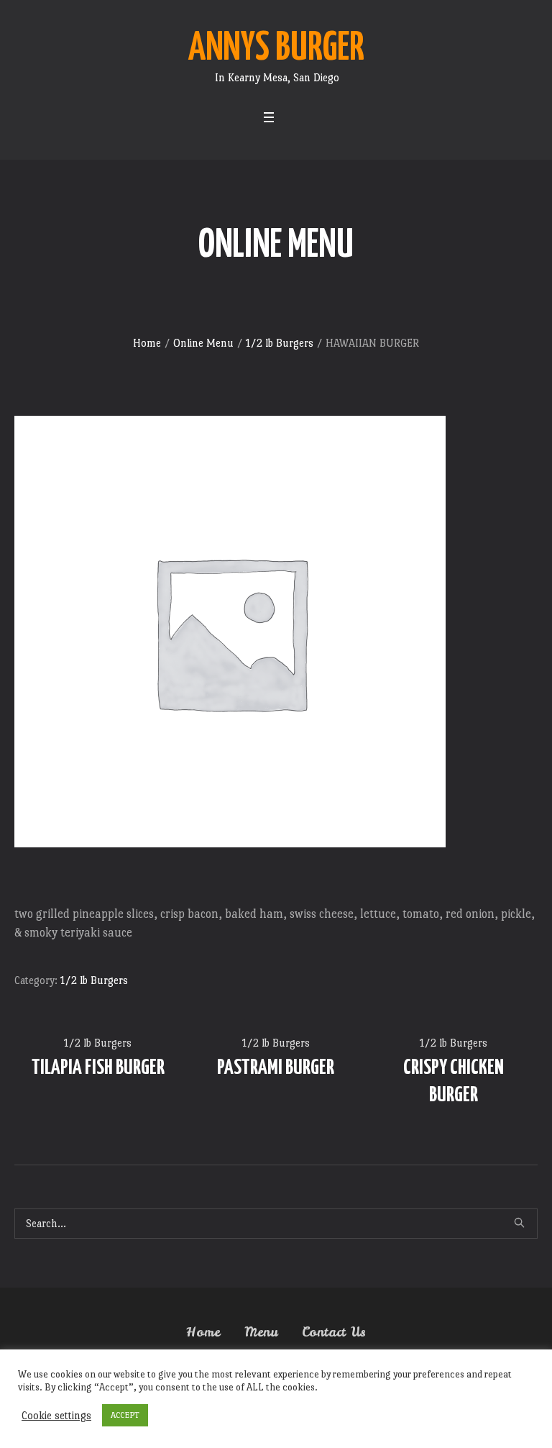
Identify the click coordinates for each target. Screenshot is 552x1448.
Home (147, 343)
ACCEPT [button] (125, 1415)
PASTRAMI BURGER (275, 1068)
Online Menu (203, 343)
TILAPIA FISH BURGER (98, 1068)
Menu (260, 1332)
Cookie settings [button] (56, 1415)
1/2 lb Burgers (279, 343)
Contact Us (334, 1332)
